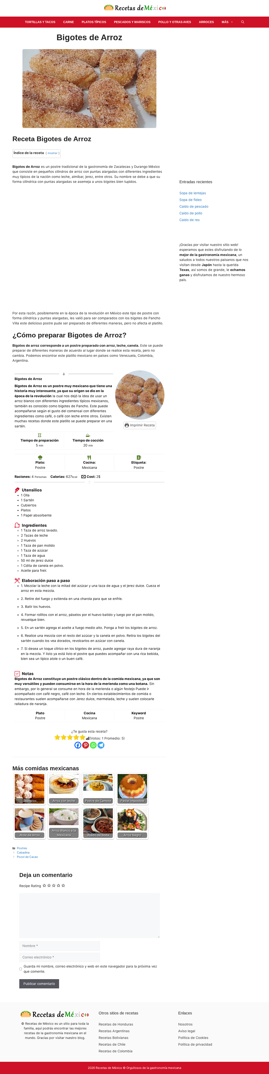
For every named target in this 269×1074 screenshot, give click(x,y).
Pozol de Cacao (27, 856)
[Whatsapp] (93, 745)
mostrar (53, 153)
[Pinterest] (85, 745)
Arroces (206, 22)
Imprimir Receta (142, 425)
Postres (22, 848)
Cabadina (23, 852)
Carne (68, 22)
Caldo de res (189, 220)
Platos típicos (94, 22)
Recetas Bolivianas (113, 1038)
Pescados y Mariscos (132, 22)
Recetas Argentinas (114, 1031)
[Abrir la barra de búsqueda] (242, 22)
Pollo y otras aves (174, 22)
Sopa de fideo (190, 200)
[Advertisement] (89, 248)
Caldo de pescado (193, 206)
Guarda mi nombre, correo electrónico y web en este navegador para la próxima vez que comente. (90, 968)
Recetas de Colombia (116, 1051)
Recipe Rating (30, 886)
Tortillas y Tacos (40, 22)
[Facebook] (77, 745)
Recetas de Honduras (116, 1024)
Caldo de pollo (190, 213)
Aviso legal (186, 1031)
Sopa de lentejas (192, 193)
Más (225, 22)
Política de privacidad (195, 1044)
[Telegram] (100, 745)
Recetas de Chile (112, 1044)
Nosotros (185, 1024)
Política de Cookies (193, 1038)
